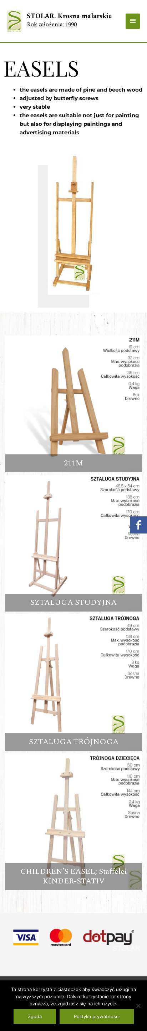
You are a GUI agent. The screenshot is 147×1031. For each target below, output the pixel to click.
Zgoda (35, 1016)
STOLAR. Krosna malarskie (69, 16)
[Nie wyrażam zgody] (138, 1005)
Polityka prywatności (97, 1016)
